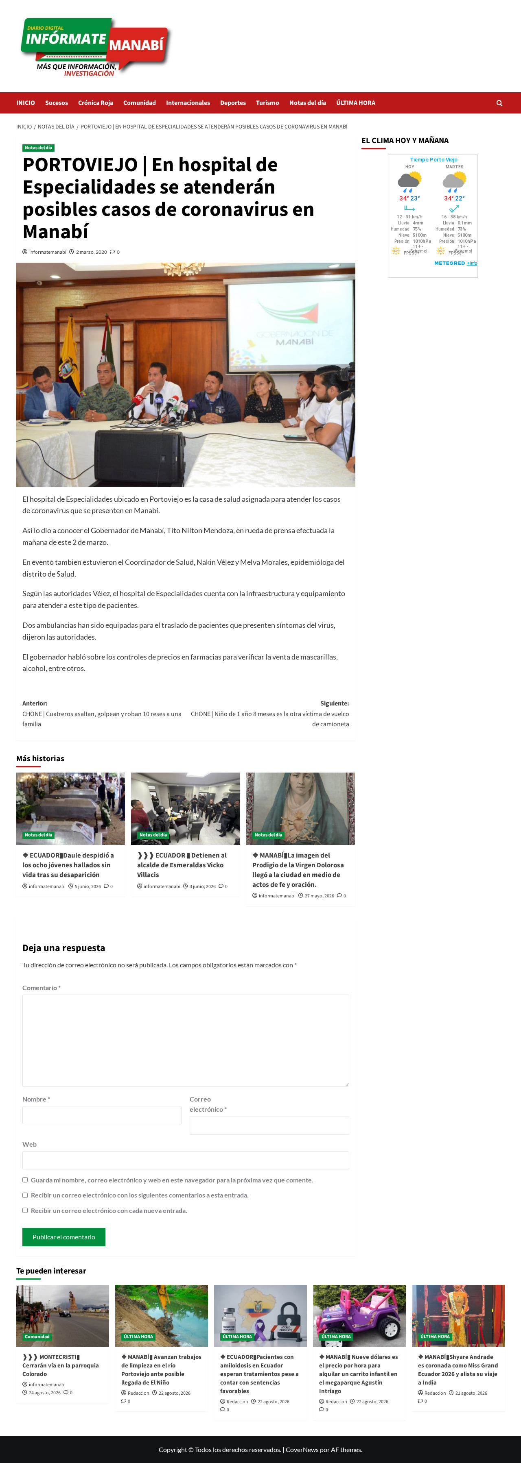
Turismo (267, 102)
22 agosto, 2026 (174, 1393)
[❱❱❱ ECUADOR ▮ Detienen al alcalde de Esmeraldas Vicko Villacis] (185, 809)
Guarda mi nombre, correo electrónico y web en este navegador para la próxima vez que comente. (172, 1180)
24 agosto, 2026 (45, 1392)
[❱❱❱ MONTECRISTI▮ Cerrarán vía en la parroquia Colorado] (62, 1316)
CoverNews (302, 1449)
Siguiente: (270, 714)
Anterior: (102, 714)
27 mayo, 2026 (319, 896)
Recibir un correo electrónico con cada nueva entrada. (109, 1210)
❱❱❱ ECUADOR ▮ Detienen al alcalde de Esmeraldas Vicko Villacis (182, 865)
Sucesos (56, 102)
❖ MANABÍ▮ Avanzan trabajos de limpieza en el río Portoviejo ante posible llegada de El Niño (161, 1370)
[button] (500, 103)
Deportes (233, 102)
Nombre (36, 1099)
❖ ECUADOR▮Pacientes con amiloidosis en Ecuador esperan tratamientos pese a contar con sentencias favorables (259, 1374)
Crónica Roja (95, 102)
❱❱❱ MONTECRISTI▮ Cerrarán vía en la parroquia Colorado (60, 1365)
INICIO (25, 102)
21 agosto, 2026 (471, 1393)
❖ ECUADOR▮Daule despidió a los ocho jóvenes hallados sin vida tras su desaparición (68, 865)
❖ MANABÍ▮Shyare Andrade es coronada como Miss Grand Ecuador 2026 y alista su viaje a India (458, 1370)
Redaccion (138, 1393)
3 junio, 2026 (203, 886)
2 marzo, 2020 (91, 252)
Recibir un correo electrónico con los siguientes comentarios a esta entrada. (140, 1195)
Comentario (41, 987)
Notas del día (307, 102)
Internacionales (188, 102)
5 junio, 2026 (88, 886)
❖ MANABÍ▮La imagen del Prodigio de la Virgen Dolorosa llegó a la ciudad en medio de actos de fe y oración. (298, 870)
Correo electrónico (208, 1104)
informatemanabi (47, 252)
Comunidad (139, 102)
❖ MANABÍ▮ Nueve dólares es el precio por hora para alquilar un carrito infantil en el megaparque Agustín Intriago (358, 1374)
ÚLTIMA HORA (355, 102)
